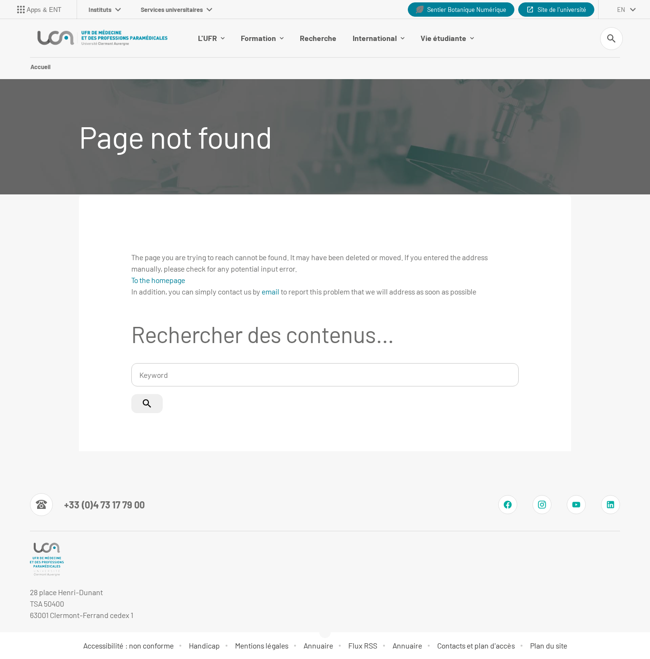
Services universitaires (172, 9)
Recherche (318, 37)
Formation (258, 37)
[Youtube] (576, 504)
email (270, 291)
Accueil (40, 67)
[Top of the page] (45, 630)
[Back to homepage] (102, 38)
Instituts (100, 9)
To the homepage (158, 279)
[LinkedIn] (610, 504)
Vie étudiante (443, 37)
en (621, 9)
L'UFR (207, 37)
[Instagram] (542, 504)
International (375, 37)
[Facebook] (507, 504)
